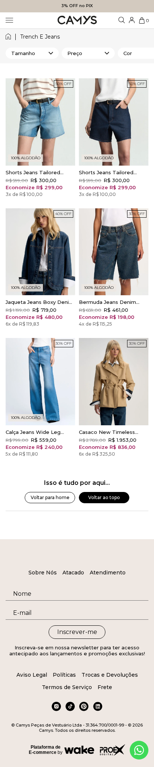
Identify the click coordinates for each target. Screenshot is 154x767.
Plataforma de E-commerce (45, 750)
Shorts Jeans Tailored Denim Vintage (33, 172)
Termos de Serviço (67, 687)
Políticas (64, 674)
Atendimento (108, 572)
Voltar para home (50, 497)
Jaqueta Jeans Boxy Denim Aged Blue (40, 302)
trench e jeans (40, 37)
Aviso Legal (31, 674)
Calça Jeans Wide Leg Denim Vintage (33, 432)
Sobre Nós (42, 572)
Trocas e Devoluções (109, 674)
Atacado (73, 572)
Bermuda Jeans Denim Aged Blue (107, 302)
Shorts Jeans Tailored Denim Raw (106, 172)
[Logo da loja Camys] (77, 20)
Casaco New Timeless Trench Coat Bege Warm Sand (110, 432)
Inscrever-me (77, 631)
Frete (105, 687)
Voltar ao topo (104, 497)
